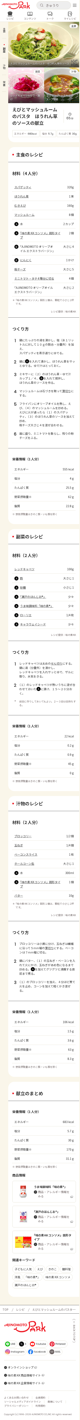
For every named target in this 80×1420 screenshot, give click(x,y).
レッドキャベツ (24, 569)
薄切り (66, 391)
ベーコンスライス (25, 854)
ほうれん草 (21, 196)
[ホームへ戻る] (16, 5)
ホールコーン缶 (24, 864)
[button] (54, 5)
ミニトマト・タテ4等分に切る (34, 278)
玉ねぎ (18, 845)
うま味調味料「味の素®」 (36, 606)
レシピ (20, 1309)
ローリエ (26, 615)
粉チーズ (20, 269)
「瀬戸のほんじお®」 (33, 597)
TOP (5, 1309)
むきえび (20, 205)
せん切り (56, 663)
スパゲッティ (22, 187)
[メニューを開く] (74, 5)
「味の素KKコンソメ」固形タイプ (40, 235)
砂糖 (23, 587)
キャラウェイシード (33, 624)
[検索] (41, 5)
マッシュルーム (24, 215)
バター (18, 895)
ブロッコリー (23, 836)
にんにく (26, 260)
